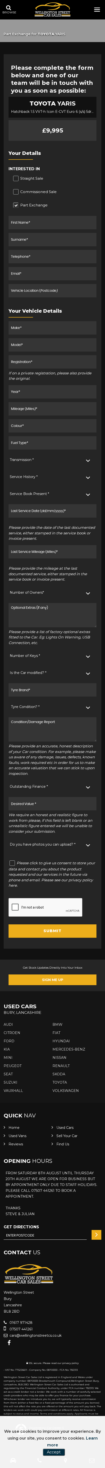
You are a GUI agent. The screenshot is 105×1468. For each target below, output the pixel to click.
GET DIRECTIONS (21, 1227)
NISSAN (59, 1057)
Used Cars (65, 1127)
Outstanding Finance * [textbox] (29, 786)
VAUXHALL (13, 1090)
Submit (52, 931)
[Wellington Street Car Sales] (52, 9)
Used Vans (17, 1136)
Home (14, 1127)
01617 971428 (20, 1322)
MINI (8, 1057)
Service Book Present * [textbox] (29, 494)
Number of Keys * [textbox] (25, 656)
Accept (54, 1452)
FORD (9, 1041)
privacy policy (70, 1363)
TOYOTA (59, 1082)
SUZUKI (10, 1082)
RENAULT (61, 1066)
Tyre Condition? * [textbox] (25, 707)
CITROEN (12, 1033)
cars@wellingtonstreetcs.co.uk (35, 1335)
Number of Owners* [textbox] (27, 592)
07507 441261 (21, 1329)
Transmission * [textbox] (22, 460)
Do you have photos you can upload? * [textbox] (42, 844)
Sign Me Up (52, 980)
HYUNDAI (61, 1041)
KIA (7, 1049)
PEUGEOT (12, 1066)
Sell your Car (66, 1136)
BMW (57, 1024)
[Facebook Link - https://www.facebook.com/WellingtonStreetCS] (9, 1343)
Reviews (16, 1144)
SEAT (8, 1074)
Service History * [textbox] (24, 477)
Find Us (62, 1144)
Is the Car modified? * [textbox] (28, 673)
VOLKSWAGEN (65, 1090)
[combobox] (52, 460)
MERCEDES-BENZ (68, 1049)
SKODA (58, 1074)
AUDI (8, 1024)
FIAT (56, 1033)
